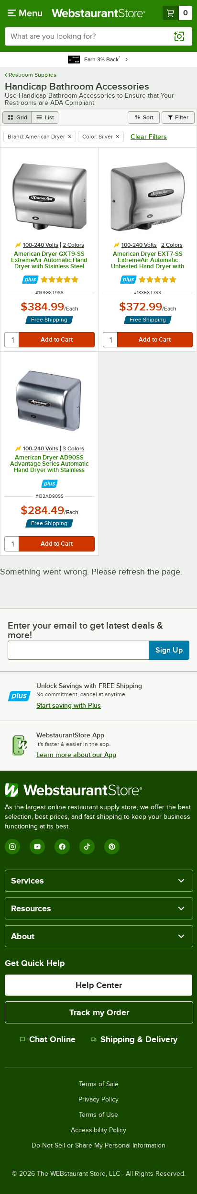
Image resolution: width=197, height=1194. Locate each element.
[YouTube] (37, 846)
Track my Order (99, 1012)
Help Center (99, 985)
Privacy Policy (98, 1099)
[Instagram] (12, 846)
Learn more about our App (76, 754)
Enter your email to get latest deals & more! (85, 630)
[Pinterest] (112, 846)
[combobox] (98, 36)
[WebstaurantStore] (98, 790)
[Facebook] (62, 846)
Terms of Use (98, 1115)
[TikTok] (87, 846)
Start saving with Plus (68, 705)
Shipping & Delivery (138, 1039)
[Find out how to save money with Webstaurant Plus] (30, 280)
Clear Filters (149, 136)
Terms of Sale (99, 1084)
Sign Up (169, 650)
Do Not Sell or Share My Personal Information (98, 1145)
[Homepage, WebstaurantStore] (98, 13)
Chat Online (52, 1039)
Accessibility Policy (98, 1130)
